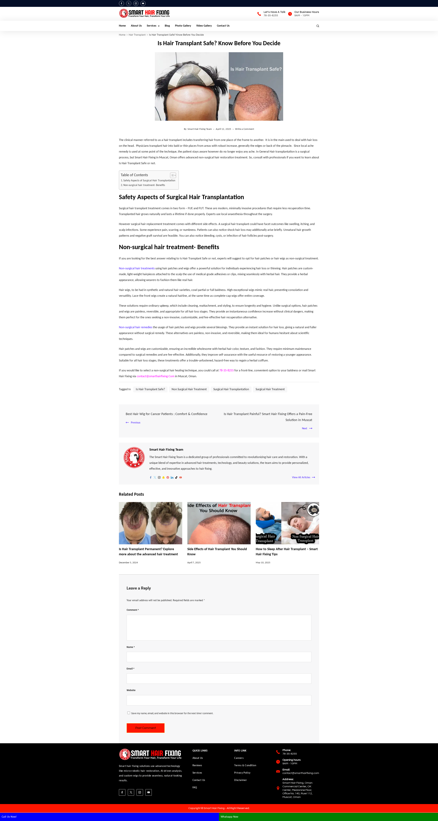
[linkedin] (172, 477)
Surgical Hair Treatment (270, 389)
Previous (135, 422)
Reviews (197, 765)
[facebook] (150, 477)
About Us (136, 25)
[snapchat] (163, 477)
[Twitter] (128, 3)
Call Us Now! (9, 817)
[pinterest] (167, 477)
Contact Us (223, 25)
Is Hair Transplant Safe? (150, 389)
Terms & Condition (245, 765)
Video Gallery (204, 25)
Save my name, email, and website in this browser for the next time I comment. (172, 713)
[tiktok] (176, 477)
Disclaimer (240, 780)
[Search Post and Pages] (318, 26)
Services (151, 25)
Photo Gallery (183, 25)
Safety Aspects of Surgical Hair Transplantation (149, 180)
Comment (133, 610)
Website (131, 690)
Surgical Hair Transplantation (231, 389)
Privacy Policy (242, 773)
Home (122, 25)
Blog (167, 25)
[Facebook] (121, 3)
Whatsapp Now (229, 817)
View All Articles (301, 477)
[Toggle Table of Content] (171, 175)
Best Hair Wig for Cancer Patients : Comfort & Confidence (166, 414)
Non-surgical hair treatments (137, 268)
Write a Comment (244, 130)
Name (131, 647)
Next (304, 428)
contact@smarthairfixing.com (300, 773)
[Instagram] (135, 3)
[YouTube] (143, 3)
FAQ (194, 787)
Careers (238, 758)
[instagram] (159, 477)
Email (130, 668)
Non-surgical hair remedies (135, 327)
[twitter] (155, 477)
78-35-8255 (271, 15)
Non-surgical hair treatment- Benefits (144, 185)
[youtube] (180, 477)
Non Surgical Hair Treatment (189, 389)
